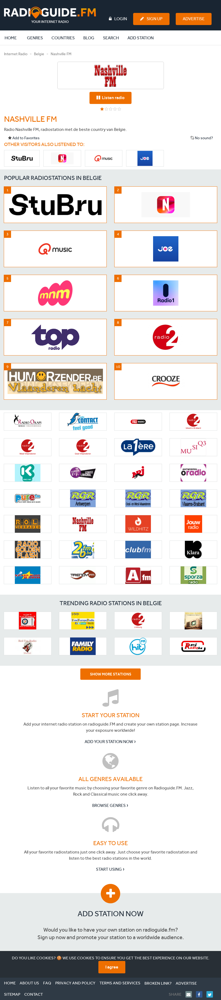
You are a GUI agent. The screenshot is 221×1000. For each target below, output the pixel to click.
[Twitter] (211, 994)
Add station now (111, 913)
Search (111, 37)
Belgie (39, 54)
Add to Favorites (26, 138)
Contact (33, 994)
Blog (88, 37)
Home (13, 37)
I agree (111, 967)
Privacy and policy (75, 983)
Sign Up (155, 18)
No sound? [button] (203, 138)
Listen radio (112, 97)
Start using (109, 869)
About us (29, 983)
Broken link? (158, 983)
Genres (35, 37)
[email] (190, 994)
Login (120, 18)
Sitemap (12, 994)
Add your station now (109, 741)
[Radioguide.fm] (50, 15)
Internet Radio (15, 54)
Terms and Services (119, 983)
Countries (63, 37)
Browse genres (109, 805)
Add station (140, 37)
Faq (47, 983)
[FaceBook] (201, 994)
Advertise (194, 18)
